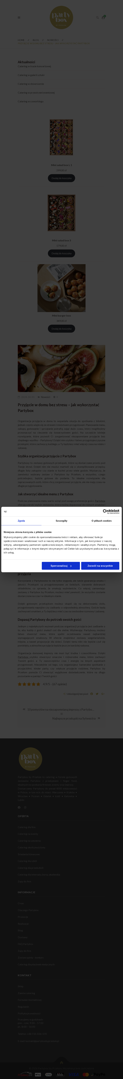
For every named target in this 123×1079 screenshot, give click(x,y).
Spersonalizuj (59, 565)
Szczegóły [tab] (61, 520)
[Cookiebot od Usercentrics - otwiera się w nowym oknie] (105, 511)
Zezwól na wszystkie (100, 565)
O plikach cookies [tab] (102, 520)
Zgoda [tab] (21, 520)
